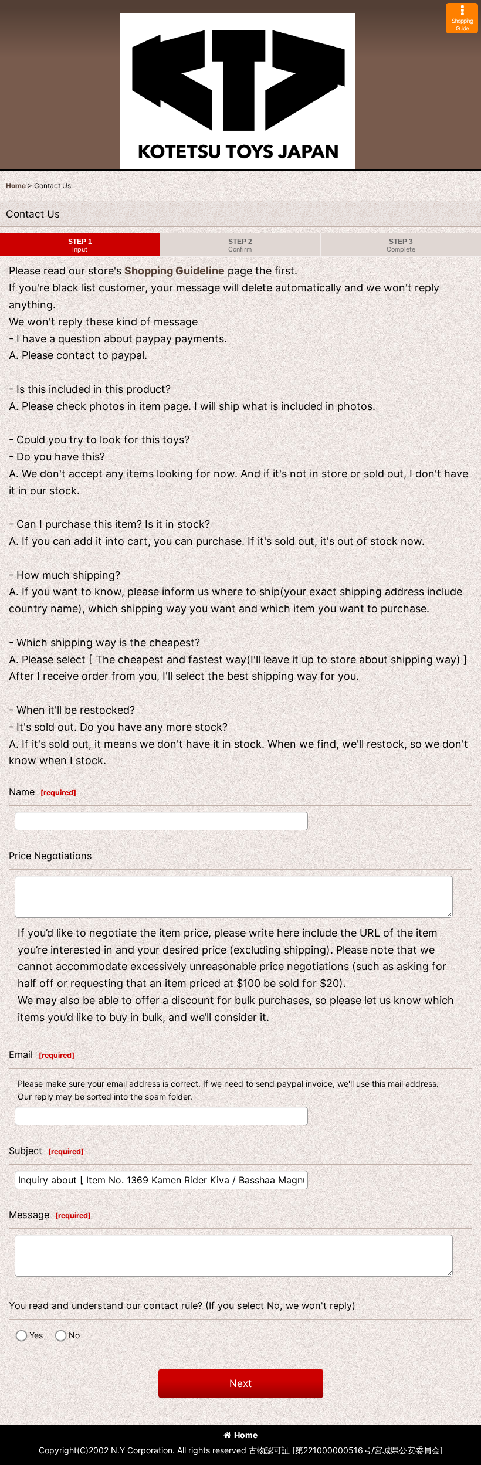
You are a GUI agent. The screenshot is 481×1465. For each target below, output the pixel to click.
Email (21, 1054)
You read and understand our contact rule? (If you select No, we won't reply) (182, 1305)
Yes (36, 1335)
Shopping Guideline (174, 270)
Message (29, 1214)
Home (246, 1435)
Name (22, 792)
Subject (25, 1151)
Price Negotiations (50, 856)
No (74, 1335)
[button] (462, 18)
